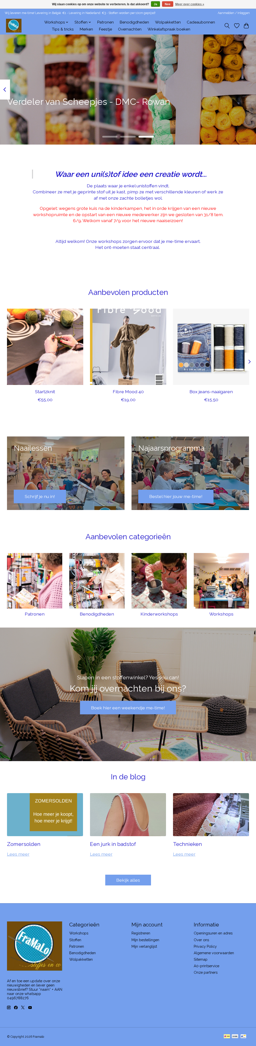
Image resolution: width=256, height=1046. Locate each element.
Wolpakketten (168, 22)
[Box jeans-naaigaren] (211, 347)
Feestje (105, 29)
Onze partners (206, 972)
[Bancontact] (243, 1036)
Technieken (187, 844)
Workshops (221, 614)
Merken (86, 29)
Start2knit (45, 391)
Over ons (201, 940)
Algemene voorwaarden (214, 953)
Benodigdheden (134, 22)
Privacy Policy (205, 946)
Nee (167, 4)
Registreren (141, 933)
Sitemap (201, 959)
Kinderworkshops (159, 614)
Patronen (105, 22)
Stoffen (75, 940)
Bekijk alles (128, 880)
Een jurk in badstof (113, 844)
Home (33, 22)
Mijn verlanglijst (144, 946)
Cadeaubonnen (201, 22)
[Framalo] (14, 26)
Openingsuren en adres (213, 933)
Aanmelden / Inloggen (234, 13)
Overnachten (130, 29)
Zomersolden (23, 844)
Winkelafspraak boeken (169, 29)
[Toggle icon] (226, 25)
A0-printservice (206, 966)
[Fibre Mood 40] (128, 347)
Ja (155, 4)
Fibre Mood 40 (128, 391)
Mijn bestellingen (145, 940)
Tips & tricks (63, 29)
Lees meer (18, 854)
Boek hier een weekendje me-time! (128, 707)
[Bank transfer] (235, 1036)
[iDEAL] (227, 1036)
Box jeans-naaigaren (211, 391)
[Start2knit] (45, 347)
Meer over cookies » (189, 4)
